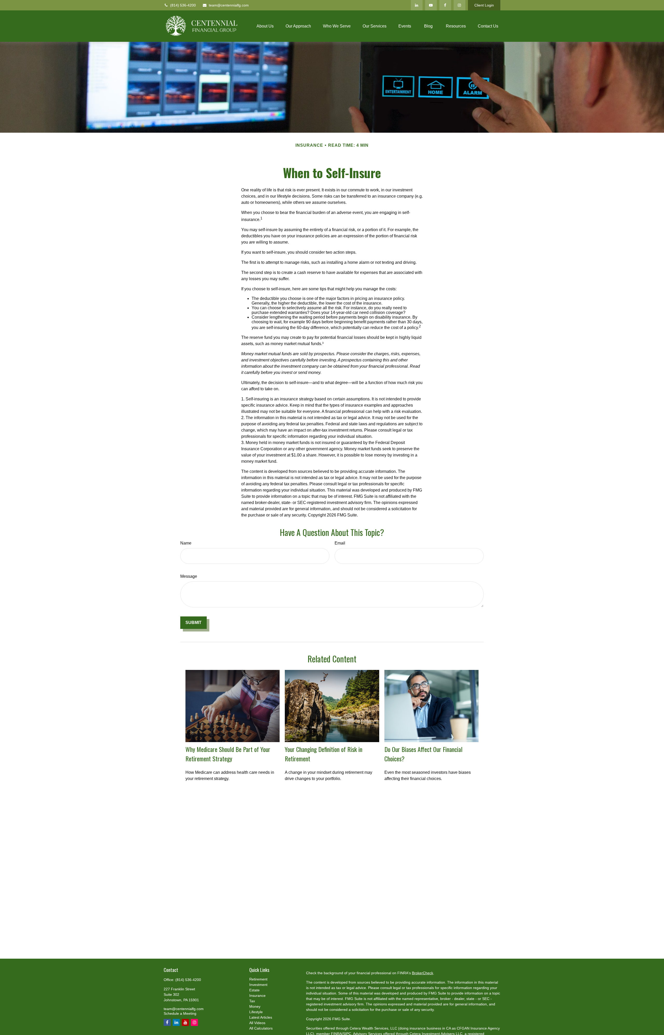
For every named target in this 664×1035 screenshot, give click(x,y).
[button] (265, 26)
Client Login (484, 5)
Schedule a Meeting (180, 1013)
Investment (258, 985)
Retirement (258, 979)
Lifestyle (256, 1012)
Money (254, 1006)
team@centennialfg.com (229, 5)
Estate (254, 990)
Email (340, 543)
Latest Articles (260, 1017)
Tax (252, 1001)
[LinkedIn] (417, 5)
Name (185, 543)
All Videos (257, 1023)
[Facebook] (445, 5)
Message (188, 576)
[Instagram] (459, 5)
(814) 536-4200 (183, 5)
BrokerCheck (422, 973)
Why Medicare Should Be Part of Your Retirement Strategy (227, 753)
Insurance (257, 995)
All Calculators (261, 1028)
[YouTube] (431, 5)
